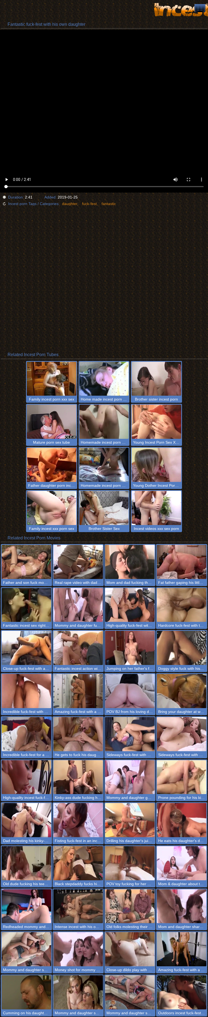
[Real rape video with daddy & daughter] (78, 562)
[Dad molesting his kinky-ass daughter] (26, 820)
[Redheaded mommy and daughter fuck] (26, 906)
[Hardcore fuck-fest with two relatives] (181, 605)
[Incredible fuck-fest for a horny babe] (26, 734)
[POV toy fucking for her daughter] (130, 863)
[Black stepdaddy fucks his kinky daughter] (78, 863)
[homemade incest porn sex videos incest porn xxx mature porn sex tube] (199, 8)
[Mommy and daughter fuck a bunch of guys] (78, 605)
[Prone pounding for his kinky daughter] (181, 777)
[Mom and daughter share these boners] (181, 906)
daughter (69, 204)
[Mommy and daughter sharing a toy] (130, 992)
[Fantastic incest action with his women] (78, 648)
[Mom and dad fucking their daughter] (130, 562)
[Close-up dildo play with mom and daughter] (130, 949)
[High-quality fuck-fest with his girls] (130, 605)
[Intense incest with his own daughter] (78, 906)
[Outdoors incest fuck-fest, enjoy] (181, 992)
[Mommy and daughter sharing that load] (78, 992)
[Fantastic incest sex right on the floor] (26, 605)
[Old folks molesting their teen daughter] (130, 906)
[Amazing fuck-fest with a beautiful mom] (78, 691)
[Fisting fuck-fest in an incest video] (78, 820)
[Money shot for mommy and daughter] (78, 949)
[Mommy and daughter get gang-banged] (130, 777)
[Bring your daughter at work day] (181, 691)
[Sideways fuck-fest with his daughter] (181, 734)
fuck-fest (89, 204)
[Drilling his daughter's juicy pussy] (130, 820)
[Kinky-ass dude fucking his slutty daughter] (78, 777)
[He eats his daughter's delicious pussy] (181, 820)
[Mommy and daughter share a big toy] (26, 949)
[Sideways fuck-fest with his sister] (130, 734)
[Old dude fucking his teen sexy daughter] (26, 863)
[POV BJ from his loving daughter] (130, 691)
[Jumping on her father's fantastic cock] (130, 648)
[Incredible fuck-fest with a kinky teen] (26, 691)
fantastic (109, 204)
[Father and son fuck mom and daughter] (26, 562)
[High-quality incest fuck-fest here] (26, 777)
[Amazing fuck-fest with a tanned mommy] (181, 949)
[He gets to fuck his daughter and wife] (78, 734)
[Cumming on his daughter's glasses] (26, 992)
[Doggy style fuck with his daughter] (181, 648)
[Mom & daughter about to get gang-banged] (181, 863)
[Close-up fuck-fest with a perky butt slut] (26, 648)
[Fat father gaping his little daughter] (181, 562)
